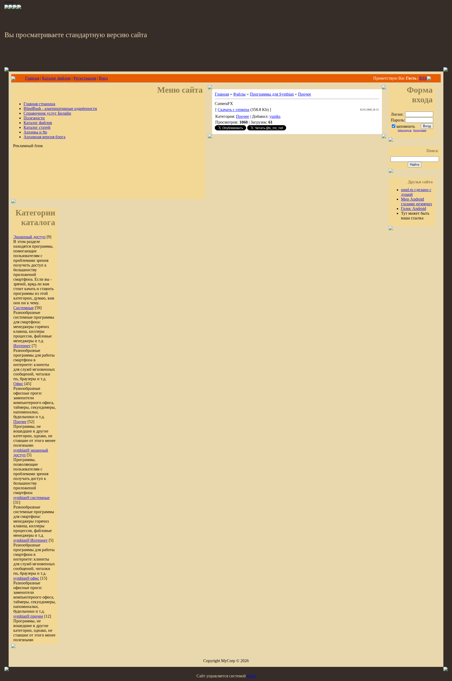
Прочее (19, 421)
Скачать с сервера (233, 109)
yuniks (274, 116)
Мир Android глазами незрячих (416, 201)
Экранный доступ (29, 237)
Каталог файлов (56, 78)
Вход (103, 78)
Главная (32, 78)
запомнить (405, 126)
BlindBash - (60, 108)
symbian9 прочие (28, 616)
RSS (423, 78)
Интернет (22, 346)
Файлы (239, 94)
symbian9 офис (26, 578)
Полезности (34, 118)
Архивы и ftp (35, 132)
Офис (18, 383)
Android (413, 208)
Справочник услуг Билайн (47, 113)
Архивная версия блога (44, 137)
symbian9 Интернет (30, 540)
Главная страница (39, 104)
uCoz (251, 676)
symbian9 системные (31, 497)
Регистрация (85, 78)
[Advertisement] (108, 182)
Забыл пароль (404, 130)
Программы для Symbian (272, 94)
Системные (23, 308)
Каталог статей (37, 127)
